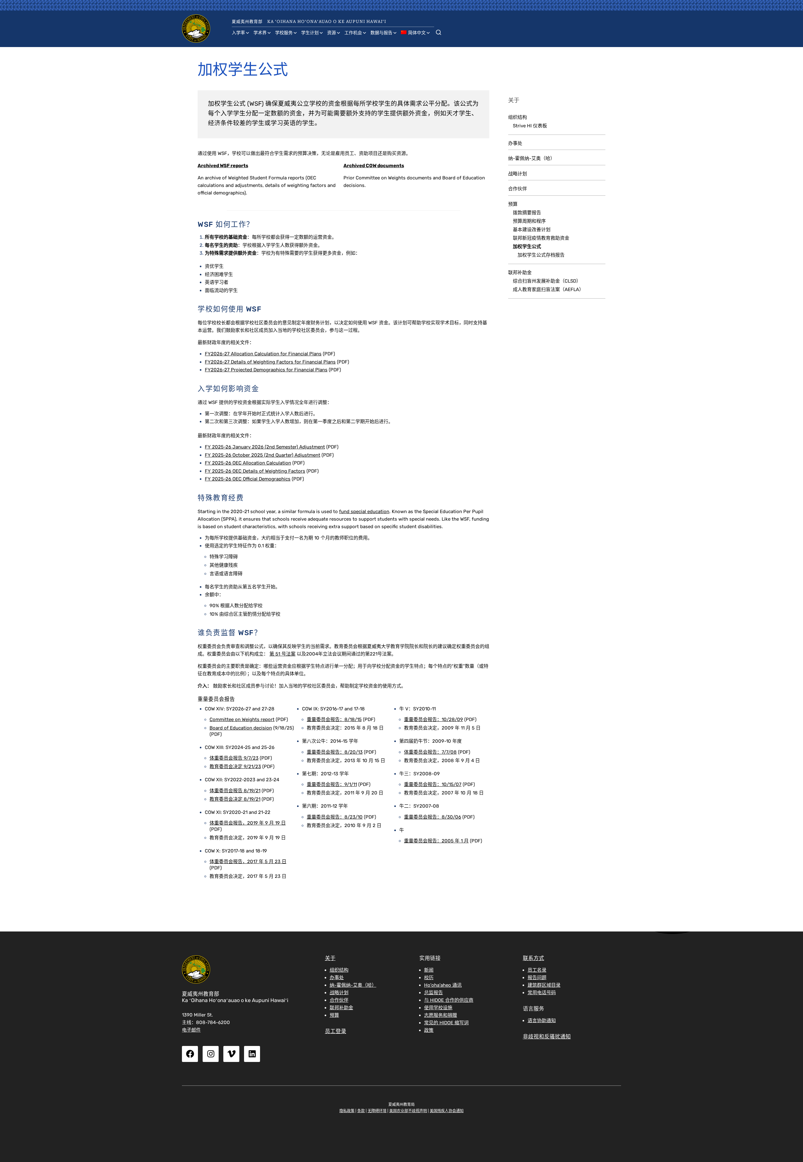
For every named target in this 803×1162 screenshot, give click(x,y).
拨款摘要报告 (527, 212)
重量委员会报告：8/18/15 (334, 719)
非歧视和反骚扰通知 (547, 1037)
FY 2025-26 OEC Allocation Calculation (248, 463)
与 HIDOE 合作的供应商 (448, 1000)
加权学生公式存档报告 (541, 255)
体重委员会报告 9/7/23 (234, 758)
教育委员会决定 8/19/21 (235, 799)
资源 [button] (331, 32)
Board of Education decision (241, 728)
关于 (330, 958)
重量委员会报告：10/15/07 (432, 784)
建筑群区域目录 (544, 985)
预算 (513, 204)
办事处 (515, 143)
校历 (428, 977)
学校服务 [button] (284, 32)
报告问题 (537, 977)
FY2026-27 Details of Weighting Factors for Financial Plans (270, 362)
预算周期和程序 (529, 221)
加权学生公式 (527, 246)
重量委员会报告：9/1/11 (332, 784)
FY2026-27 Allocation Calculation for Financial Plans (263, 354)
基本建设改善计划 (531, 229)
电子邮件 (191, 1030)
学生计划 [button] (310, 32)
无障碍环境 (377, 1111)
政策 (428, 1030)
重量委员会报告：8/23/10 (335, 817)
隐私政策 (346, 1111)
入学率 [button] (238, 32)
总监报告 (433, 992)
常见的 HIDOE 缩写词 (446, 1023)
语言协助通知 (542, 1020)
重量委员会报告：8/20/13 (335, 752)
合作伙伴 (517, 189)
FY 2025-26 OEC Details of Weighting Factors (255, 471)
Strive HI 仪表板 (530, 126)
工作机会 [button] (353, 32)
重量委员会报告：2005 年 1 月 (436, 841)
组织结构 (517, 117)
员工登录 (335, 1031)
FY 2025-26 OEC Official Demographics (247, 479)
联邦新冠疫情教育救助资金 (541, 238)
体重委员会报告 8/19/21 (235, 790)
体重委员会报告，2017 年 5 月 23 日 (248, 861)
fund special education (364, 511)
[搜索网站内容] (438, 31)
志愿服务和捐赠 (440, 1015)
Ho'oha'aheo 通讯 (443, 985)
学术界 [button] (260, 32)
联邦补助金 (520, 272)
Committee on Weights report (242, 719)
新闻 (428, 970)
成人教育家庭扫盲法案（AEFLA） (548, 289)
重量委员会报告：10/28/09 (433, 719)
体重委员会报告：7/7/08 (430, 752)
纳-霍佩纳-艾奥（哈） (531, 158)
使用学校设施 (438, 1008)
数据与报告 (381, 32)
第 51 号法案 (282, 654)
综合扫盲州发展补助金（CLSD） (547, 281)
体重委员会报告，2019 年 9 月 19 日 (248, 823)
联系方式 (533, 958)
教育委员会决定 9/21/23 (235, 766)
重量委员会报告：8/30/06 (432, 817)
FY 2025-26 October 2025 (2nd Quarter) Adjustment (262, 455)
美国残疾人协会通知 (447, 1111)
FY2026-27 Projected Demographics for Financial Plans (266, 370)
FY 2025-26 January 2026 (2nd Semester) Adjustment (265, 447)
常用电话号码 (542, 992)
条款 (361, 1111)
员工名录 (537, 970)
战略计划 (517, 174)
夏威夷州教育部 (247, 21)
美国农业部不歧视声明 (408, 1111)
